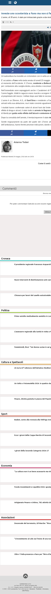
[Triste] (35, 170)
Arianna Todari (21, 142)
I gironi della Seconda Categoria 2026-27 (31, 451)
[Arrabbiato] (11, 170)
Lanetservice (14, 589)
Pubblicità (38, 589)
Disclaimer (32, 589)
